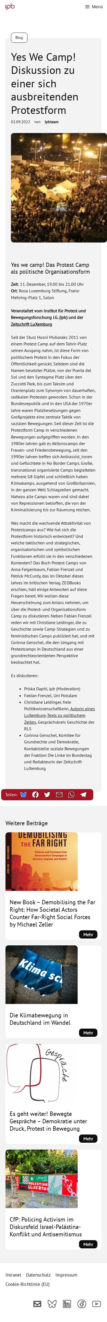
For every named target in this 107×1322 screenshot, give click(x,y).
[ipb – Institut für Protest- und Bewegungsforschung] (9, 7)
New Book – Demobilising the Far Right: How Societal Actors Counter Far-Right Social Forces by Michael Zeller (52, 913)
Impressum (66, 1275)
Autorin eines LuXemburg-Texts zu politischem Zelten (59, 715)
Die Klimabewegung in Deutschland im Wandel (40, 1019)
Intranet (13, 1275)
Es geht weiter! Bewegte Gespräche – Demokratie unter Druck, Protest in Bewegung (48, 1121)
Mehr (90, 935)
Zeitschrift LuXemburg (31, 324)
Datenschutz (38, 1275)
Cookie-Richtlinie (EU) (27, 1284)
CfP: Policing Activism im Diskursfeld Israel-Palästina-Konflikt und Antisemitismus (46, 1227)
